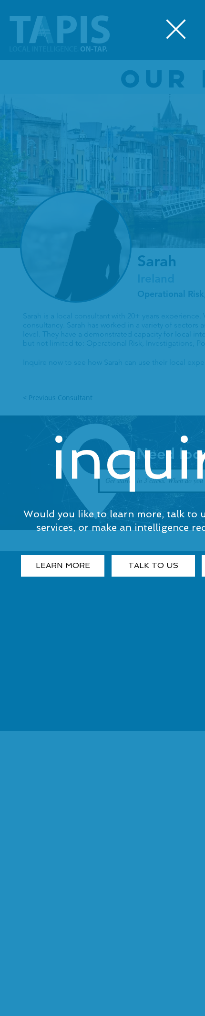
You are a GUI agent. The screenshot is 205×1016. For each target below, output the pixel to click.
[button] (176, 29)
